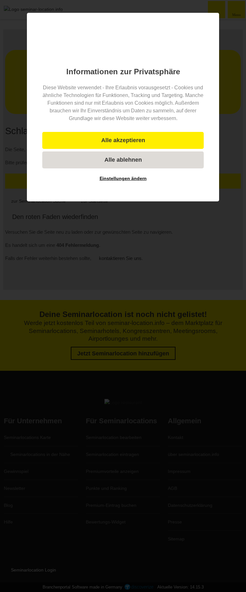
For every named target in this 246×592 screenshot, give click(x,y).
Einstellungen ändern (123, 178)
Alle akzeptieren (123, 140)
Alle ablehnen (123, 160)
